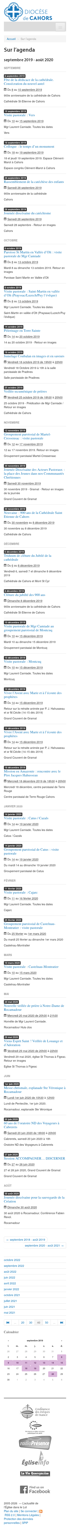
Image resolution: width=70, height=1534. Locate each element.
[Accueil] (28, 10)
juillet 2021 (10, 1301)
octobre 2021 (12, 1295)
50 (46, 1322)
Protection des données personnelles (18, 1521)
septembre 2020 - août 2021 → (44, 1245)
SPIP (25, 1523)
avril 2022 (10, 1283)
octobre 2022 (12, 1260)
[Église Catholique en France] (35, 1411)
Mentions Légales (28, 1515)
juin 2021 (9, 1307)
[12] (62, 1322)
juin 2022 (9, 1277)
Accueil (11, 39)
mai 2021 (9, 1312)
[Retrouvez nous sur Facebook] (35, 1489)
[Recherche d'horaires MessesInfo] (35, 1458)
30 (30, 1322)
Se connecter (29, 1511)
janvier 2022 (11, 1289)
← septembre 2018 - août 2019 (25, 1239)
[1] (8, 1322)
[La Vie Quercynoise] (35, 1473)
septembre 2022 (14, 1266)
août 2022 (10, 1271)
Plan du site (11, 1511)
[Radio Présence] (35, 1442)
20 (22, 1322)
